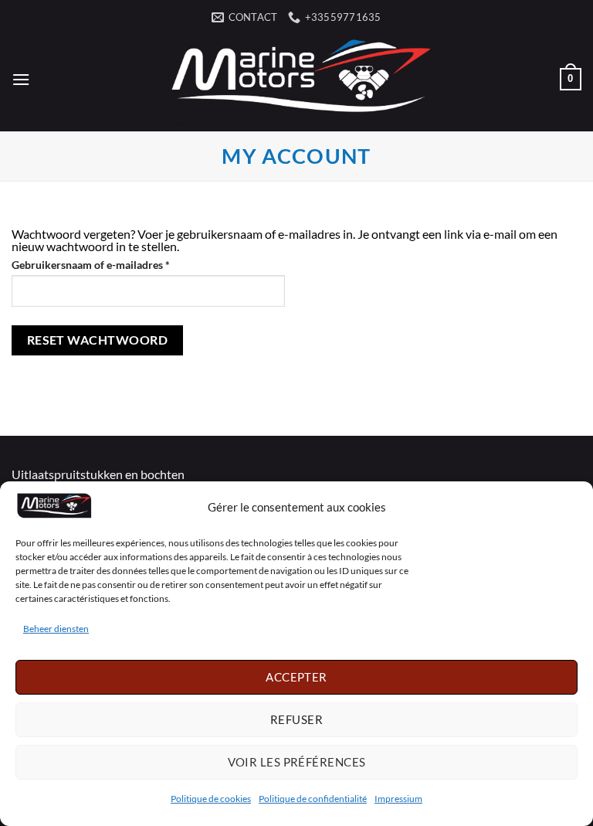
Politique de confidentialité (313, 798)
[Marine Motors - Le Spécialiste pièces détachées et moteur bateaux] (296, 79)
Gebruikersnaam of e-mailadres (107, 265)
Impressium (398, 798)
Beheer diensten (56, 628)
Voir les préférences (297, 762)
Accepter (296, 677)
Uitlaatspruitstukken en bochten (98, 474)
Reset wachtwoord (97, 340)
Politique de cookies (211, 798)
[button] (21, 79)
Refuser (296, 719)
